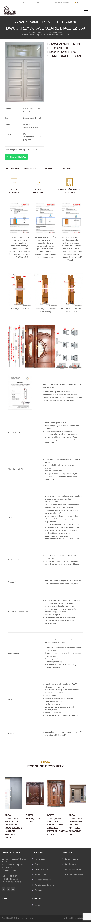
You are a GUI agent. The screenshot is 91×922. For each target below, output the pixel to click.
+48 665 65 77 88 (10, 879)
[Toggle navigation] (85, 11)
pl (72, 2)
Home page (31, 32)
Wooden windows (43, 880)
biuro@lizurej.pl (15, 882)
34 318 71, (14, 876)
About (37, 864)
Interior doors (41, 874)
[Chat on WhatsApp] (16, 157)
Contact (38, 890)
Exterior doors (42, 32)
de (78, 2)
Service (38, 905)
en (75, 2)
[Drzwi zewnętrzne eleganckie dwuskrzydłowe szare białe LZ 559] (37, 149)
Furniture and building (44, 885)
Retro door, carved (55, 32)
